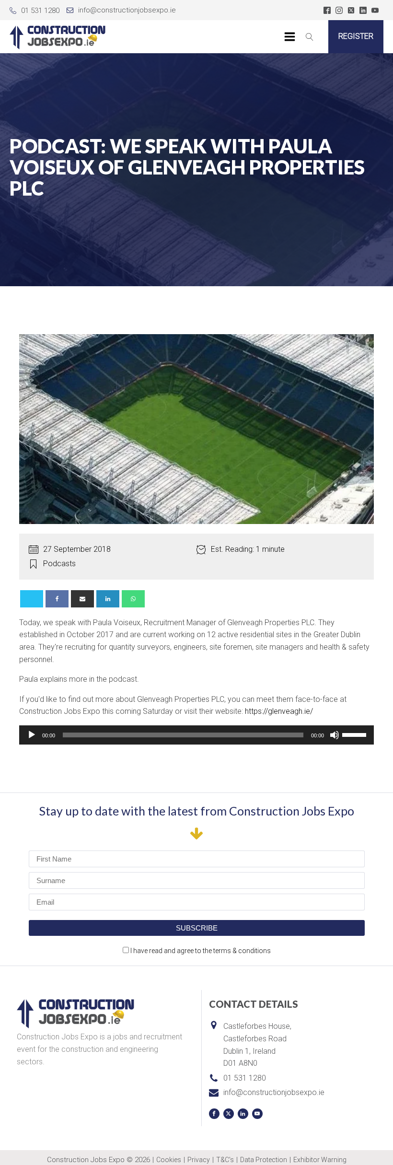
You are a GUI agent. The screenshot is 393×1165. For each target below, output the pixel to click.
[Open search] (309, 37)
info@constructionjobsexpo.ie (127, 10)
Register (355, 36)
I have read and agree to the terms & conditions (200, 951)
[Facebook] (57, 598)
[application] (196, 735)
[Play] (31, 735)
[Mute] (334, 735)
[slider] (355, 734)
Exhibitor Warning (320, 1160)
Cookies (168, 1160)
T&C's (225, 1160)
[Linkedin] (107, 598)
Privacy (198, 1160)
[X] (31, 598)
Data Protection (263, 1160)
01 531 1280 (40, 10)
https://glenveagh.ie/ (279, 711)
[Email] (82, 598)
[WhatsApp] (133, 598)
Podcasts (59, 563)
